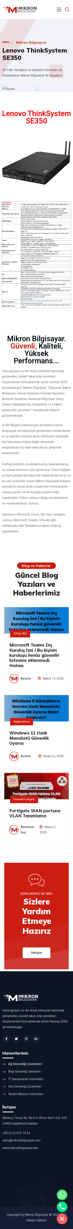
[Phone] (62, 1207)
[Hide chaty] (62, 1219)
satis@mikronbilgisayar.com (21, 1140)
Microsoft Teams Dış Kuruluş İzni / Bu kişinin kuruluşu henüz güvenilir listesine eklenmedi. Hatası (34, 655)
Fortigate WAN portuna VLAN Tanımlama (34, 813)
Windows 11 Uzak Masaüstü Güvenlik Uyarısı (29, 738)
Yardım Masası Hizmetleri (25, 1094)
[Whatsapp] (62, 1195)
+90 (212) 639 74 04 (16, 1133)
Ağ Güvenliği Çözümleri (25, 1064)
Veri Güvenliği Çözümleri (24, 1086)
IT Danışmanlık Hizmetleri (25, 1079)
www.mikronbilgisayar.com (20, 1148)
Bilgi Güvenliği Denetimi (24, 1071)
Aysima (26, 678)
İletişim (36, 953)
